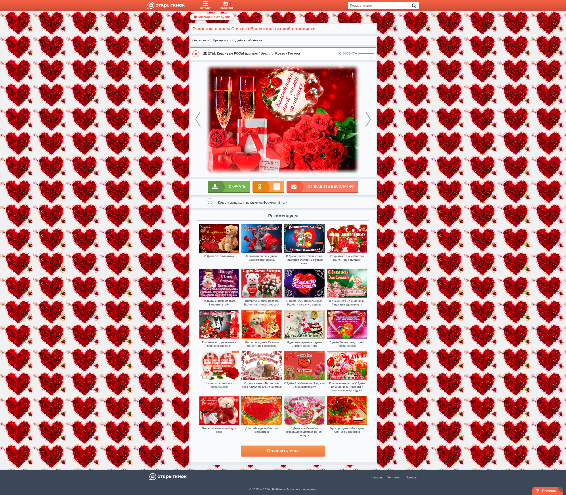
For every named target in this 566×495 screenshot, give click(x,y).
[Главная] (166, 5)
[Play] (195, 53)
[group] (283, 54)
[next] (368, 119)
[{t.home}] (168, 476)
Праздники (220, 40)
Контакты (377, 477)
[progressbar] (366, 53)
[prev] (198, 119)
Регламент (394, 477)
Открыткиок (200, 40)
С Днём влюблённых (247, 40)
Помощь (411, 477)
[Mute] (357, 54)
